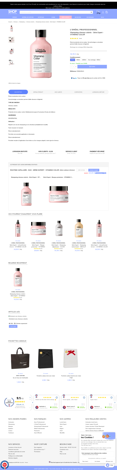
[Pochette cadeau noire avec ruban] (46, 358)
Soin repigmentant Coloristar (93, 428)
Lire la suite (13, 326)
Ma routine (78, 17)
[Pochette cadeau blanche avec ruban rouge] (71, 358)
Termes (26, 462)
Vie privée (22, 462)
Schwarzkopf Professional (41, 426)
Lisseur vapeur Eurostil (91, 424)
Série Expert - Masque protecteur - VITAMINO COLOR (58, 177)
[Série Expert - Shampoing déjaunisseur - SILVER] (38, 228)
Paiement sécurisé (13, 449)
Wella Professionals (39, 428)
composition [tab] (78, 92)
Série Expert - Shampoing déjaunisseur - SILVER (38, 246)
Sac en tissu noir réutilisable (20, 378)
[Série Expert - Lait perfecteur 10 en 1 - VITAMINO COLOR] (78, 228)
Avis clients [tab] (58, 92)
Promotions (37, 451)
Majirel (61, 428)
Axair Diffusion (38, 432)
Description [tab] (18, 92)
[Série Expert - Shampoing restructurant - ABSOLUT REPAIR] (58, 228)
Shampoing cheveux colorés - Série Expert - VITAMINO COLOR (26, 177)
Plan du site (11, 453)
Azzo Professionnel (39, 422)
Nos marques (90, 17)
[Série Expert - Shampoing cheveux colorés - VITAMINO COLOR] (41, 81)
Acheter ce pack (94, 170)
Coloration (11, 422)
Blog (102, 17)
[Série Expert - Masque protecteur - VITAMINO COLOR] (17, 228)
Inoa (61, 426)
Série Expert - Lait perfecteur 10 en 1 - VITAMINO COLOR (78, 246)
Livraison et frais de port (14, 447)
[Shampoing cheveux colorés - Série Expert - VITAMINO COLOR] (17, 277)
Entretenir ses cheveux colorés (18, 319)
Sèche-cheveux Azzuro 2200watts (94, 430)
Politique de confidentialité (15, 456)
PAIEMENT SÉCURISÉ (97, 151)
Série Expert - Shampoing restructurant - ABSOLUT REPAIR (58, 246)
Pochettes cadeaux (17, 341)
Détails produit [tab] (38, 92)
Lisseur (10, 430)
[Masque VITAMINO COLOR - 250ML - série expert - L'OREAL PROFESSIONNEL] (58, 194)
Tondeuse (11, 432)
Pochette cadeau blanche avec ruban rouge (71, 376)
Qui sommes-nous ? (39, 449)
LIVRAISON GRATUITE (20, 151)
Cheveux (14, 17)
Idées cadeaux (65, 17)
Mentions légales (13, 458)
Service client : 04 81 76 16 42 (68, 447)
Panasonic (37, 430)
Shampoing (11, 424)
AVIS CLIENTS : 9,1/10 (45, 151)
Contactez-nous (64, 449)
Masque (10, 426)
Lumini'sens (63, 422)
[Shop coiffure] (12, 12)
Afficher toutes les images (14, 83)
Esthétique (41, 17)
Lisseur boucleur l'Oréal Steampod (94, 426)
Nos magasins (38, 447)
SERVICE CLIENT (71, 151)
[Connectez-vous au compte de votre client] (103, 12)
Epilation (10, 428)
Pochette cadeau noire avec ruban (46, 376)
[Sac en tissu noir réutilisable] (20, 358)
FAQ (61, 451)
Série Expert (63, 424)
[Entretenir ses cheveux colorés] (17, 316)
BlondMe (62, 432)
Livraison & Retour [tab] (98, 92)
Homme (53, 17)
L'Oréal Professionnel (40, 424)
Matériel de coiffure (27, 17)
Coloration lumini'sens (91, 422)
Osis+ (61, 430)
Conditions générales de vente (16, 451)
